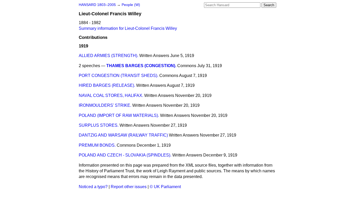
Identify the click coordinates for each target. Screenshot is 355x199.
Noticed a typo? (93, 186)
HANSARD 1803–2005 (97, 5)
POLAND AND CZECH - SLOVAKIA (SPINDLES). (125, 155)
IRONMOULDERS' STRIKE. (105, 105)
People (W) (131, 5)
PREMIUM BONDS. (97, 145)
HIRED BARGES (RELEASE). (107, 85)
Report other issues (129, 186)
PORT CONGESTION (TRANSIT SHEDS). (118, 75)
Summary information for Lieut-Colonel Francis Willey (128, 28)
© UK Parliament (165, 186)
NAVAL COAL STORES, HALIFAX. (111, 95)
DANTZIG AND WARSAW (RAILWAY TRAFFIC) (123, 135)
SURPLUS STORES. (99, 125)
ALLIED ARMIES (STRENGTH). (108, 55)
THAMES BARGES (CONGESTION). (141, 65)
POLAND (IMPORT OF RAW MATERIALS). (119, 115)
